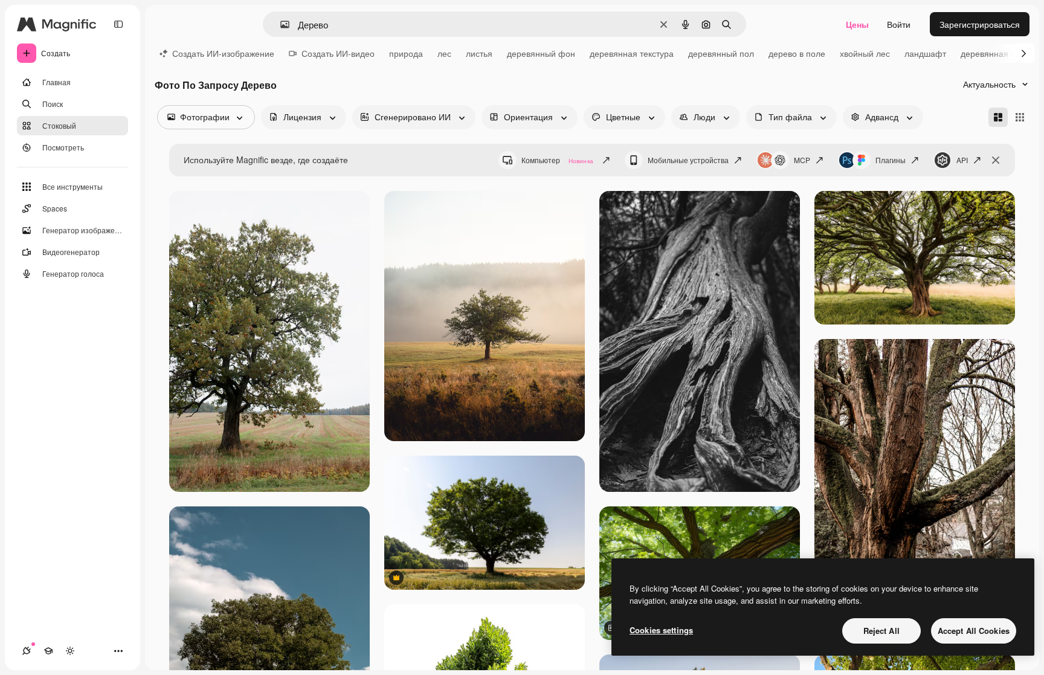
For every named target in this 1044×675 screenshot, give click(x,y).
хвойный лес (865, 53)
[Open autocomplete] (280, 24)
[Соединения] (26, 650)
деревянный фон (541, 53)
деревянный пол (721, 53)
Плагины (890, 160)
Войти (898, 24)
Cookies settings (661, 630)
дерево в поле (796, 53)
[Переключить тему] (70, 650)
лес (444, 53)
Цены (857, 24)
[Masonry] (998, 117)
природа (406, 53)
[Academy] (48, 650)
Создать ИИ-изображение (223, 53)
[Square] (1020, 117)
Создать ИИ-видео (338, 53)
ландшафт (925, 53)
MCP (802, 160)
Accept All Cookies (974, 630)
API (962, 160)
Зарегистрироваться (979, 24)
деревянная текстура (632, 53)
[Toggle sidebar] (118, 24)
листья (479, 53)
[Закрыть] (995, 160)
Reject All (881, 630)
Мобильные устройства (688, 160)
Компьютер (557, 160)
